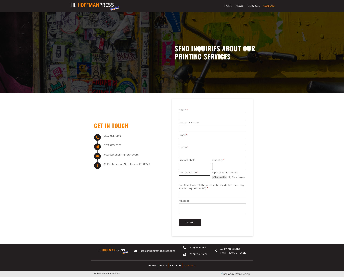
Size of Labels (187, 160)
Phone (183, 147)
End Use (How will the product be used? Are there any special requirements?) (211, 187)
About (163, 265)
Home (152, 265)
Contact (190, 265)
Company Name (189, 122)
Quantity (218, 160)
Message (184, 200)
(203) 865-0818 (112, 135)
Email (183, 135)
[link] (228, 6)
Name (183, 110)
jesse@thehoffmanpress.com (121, 154)
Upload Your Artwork (224, 172)
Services (175, 265)
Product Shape (188, 172)
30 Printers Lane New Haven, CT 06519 (126, 164)
